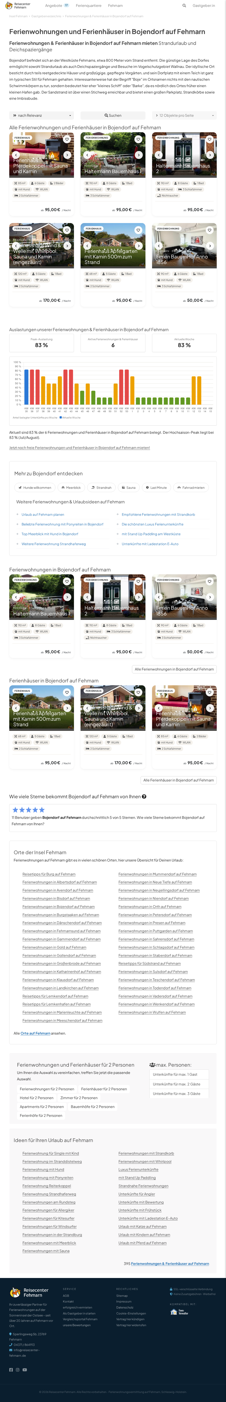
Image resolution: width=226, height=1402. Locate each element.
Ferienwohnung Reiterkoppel (47, 1185)
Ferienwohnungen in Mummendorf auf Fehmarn (158, 874)
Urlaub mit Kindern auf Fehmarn (144, 1234)
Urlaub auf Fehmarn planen (43, 514)
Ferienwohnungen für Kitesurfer (48, 1218)
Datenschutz (124, 1307)
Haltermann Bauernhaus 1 (113, 171)
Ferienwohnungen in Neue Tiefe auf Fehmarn (155, 882)
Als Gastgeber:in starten (79, 1313)
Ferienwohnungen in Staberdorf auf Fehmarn (155, 955)
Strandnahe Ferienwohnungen (143, 1185)
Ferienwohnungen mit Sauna (46, 1250)
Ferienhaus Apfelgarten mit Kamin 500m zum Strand (111, 256)
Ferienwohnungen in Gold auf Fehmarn (54, 947)
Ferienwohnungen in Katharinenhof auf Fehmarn (62, 971)
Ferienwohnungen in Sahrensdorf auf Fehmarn (156, 939)
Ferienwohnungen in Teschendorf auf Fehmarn (157, 979)
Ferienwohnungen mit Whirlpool (145, 1161)
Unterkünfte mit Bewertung (141, 1202)
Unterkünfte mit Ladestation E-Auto (150, 544)
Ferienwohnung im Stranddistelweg (52, 1161)
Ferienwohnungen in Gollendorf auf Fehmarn (59, 955)
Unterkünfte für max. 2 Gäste (176, 1084)
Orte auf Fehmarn (35, 1033)
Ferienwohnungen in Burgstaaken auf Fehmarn (61, 914)
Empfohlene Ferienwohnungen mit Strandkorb (158, 514)
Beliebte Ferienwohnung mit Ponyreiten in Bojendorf (63, 524)
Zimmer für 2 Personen (79, 1097)
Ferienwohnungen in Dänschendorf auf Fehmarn (62, 922)
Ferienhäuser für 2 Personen (104, 1089)
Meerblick (73, 487)
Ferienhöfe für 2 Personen (41, 1115)
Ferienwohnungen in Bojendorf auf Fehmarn (59, 906)
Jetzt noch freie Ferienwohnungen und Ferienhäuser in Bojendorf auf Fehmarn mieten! (79, 447)
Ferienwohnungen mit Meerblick (49, 1242)
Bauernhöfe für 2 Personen (93, 1106)
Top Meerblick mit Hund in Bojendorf (50, 534)
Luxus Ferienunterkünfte (138, 1169)
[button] (16, 155)
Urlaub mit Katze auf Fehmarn (143, 1226)
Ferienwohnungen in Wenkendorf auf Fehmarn (157, 1004)
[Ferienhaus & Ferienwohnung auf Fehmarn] (22, 4)
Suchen (114, 115)
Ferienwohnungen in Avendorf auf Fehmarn (58, 890)
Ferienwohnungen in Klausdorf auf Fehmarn (58, 979)
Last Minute (159, 487)
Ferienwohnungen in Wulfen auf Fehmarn (152, 1012)
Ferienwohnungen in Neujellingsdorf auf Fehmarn (159, 890)
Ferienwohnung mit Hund (43, 1169)
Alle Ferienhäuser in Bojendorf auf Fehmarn (178, 780)
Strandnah (103, 487)
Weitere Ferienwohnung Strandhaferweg (54, 544)
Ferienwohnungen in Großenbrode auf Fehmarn (62, 963)
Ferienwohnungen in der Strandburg (52, 1234)
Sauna (131, 487)
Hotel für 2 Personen (36, 1097)
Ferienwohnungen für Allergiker (48, 1210)
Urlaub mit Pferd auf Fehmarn (143, 1242)
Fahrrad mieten (194, 487)
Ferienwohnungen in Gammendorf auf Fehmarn (62, 939)
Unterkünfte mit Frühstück (140, 1210)
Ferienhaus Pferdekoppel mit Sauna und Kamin (40, 165)
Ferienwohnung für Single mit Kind (51, 1153)
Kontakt (68, 1301)
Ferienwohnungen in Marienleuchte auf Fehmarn (62, 1012)
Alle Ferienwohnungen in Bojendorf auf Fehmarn (174, 669)
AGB (66, 1295)
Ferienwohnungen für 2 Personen (47, 1089)
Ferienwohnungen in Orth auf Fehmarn (150, 906)
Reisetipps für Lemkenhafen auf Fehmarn (57, 1004)
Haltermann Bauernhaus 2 (183, 168)
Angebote (56, 5)
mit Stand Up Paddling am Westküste (151, 534)
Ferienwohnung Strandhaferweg (49, 1194)
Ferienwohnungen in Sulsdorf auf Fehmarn (153, 971)
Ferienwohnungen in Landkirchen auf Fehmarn (61, 988)
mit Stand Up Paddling (137, 1177)
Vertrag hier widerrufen (131, 1325)
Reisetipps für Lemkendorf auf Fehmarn (55, 996)
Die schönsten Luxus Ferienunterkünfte (152, 524)
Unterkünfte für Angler (137, 1194)
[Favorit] (67, 139)
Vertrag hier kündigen (130, 1319)
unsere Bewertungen (76, 1325)
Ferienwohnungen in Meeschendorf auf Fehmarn (62, 1020)
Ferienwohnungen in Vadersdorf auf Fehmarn (155, 996)
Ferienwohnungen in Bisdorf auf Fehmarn (56, 898)
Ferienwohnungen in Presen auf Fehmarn (152, 922)
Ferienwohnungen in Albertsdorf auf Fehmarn (60, 882)
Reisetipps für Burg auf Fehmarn (49, 874)
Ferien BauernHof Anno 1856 (182, 259)
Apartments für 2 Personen (42, 1106)
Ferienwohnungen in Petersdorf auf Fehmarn (155, 914)
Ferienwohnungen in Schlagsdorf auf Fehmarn (156, 947)
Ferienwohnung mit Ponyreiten (48, 1177)
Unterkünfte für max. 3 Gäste (176, 1093)
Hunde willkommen (37, 487)
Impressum (124, 1301)
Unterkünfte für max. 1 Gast (175, 1074)
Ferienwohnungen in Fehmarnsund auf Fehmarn (62, 930)
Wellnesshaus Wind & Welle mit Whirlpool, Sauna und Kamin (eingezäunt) (37, 253)
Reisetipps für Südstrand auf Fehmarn (150, 963)
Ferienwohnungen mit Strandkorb (146, 1153)
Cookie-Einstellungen (131, 1313)
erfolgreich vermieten (77, 1307)
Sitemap (122, 1295)
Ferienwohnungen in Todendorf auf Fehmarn (155, 988)
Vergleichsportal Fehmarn (80, 1319)
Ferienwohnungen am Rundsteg (49, 1202)
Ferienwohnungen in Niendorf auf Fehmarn (154, 898)
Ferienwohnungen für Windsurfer (50, 1226)
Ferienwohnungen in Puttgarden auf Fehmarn (156, 930)
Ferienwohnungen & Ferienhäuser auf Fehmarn (170, 1263)
